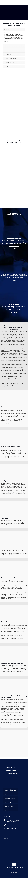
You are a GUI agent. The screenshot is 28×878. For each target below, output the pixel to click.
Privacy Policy (9, 871)
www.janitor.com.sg (11, 828)
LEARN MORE (14, 248)
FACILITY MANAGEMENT (11, 773)
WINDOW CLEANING (10, 779)
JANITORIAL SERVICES (11, 767)
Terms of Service (17, 871)
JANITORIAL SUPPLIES (11, 770)
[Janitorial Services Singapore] (16, 2)
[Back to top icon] (14, 864)
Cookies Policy (14, 872)
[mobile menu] (2, 2)
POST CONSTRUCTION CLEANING (13, 776)
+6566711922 (10, 825)
